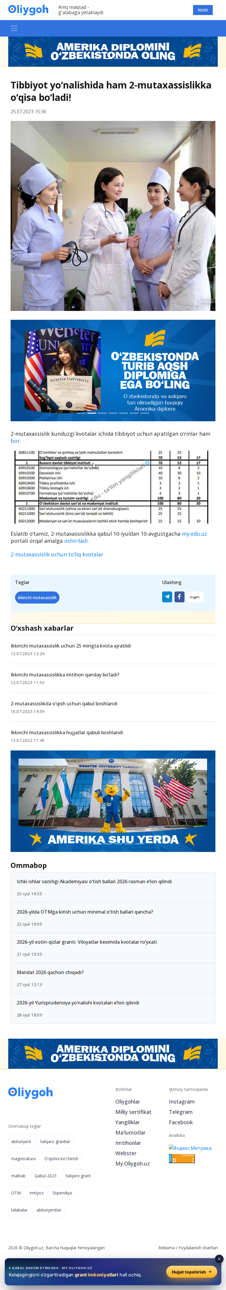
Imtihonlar (128, 1142)
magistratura (23, 1158)
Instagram (182, 1101)
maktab (18, 1175)
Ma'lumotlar (130, 1132)
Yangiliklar (127, 1122)
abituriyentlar (48, 1210)
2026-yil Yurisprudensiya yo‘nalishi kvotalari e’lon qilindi (78, 1002)
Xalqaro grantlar (55, 1141)
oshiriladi (76, 540)
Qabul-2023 (45, 1175)
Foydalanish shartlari (198, 1247)
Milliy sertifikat (133, 1111)
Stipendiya (62, 1193)
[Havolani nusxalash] (195, 596)
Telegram (181, 1111)
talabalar (19, 1210)
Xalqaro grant (78, 1175)
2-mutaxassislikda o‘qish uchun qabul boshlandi (64, 703)
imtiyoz (37, 1193)
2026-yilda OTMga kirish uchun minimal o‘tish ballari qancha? (85, 911)
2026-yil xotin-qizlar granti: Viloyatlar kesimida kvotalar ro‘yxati (87, 942)
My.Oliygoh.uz (132, 1163)
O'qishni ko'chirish (61, 1158)
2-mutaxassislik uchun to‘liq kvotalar (57, 554)
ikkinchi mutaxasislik (37, 597)
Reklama (166, 1247)
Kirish (203, 10)
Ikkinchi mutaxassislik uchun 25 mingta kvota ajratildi (71, 645)
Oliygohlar (127, 1101)
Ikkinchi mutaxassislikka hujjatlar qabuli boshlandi (67, 732)
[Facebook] (180, 596)
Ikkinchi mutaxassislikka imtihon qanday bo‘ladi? (65, 674)
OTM (16, 1193)
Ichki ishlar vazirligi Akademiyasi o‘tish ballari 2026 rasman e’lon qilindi (94, 881)
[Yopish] (219, 1259)
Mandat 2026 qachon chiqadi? (50, 972)
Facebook (181, 1122)
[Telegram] (167, 596)
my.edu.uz (194, 533)
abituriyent (21, 1141)
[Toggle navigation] (14, 28)
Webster (126, 1153)
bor (15, 440)
